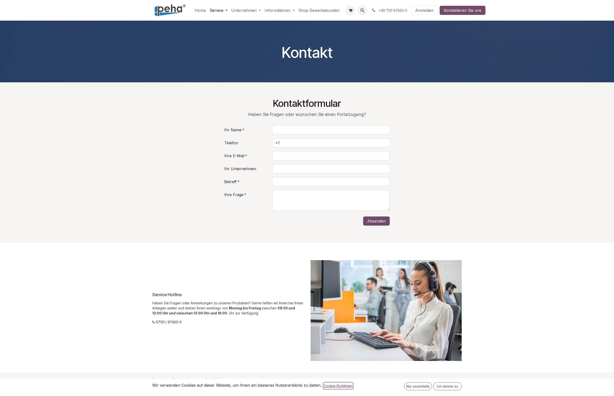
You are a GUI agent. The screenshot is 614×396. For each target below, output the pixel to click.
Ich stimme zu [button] (447, 386)
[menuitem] (200, 10)
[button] (362, 10)
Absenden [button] (376, 221)
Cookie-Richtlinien (338, 386)
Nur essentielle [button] (418, 386)
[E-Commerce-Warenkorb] (350, 10)
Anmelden (424, 10)
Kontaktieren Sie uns (462, 10)
